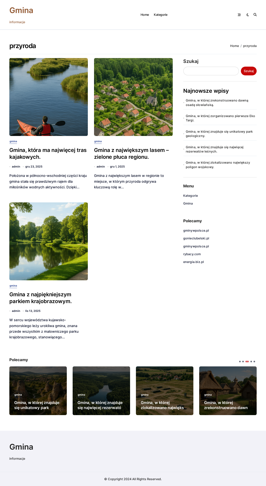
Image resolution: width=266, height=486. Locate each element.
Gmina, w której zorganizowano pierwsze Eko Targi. (220, 118)
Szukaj (190, 61)
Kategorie (160, 15)
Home (145, 15)
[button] (251, 390)
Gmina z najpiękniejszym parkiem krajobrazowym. (40, 297)
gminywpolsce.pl (196, 230)
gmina (13, 141)
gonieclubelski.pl (196, 238)
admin (16, 166)
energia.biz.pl (193, 262)
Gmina (21, 10)
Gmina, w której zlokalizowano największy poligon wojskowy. (218, 165)
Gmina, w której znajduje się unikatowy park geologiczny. (219, 134)
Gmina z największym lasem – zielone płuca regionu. (131, 153)
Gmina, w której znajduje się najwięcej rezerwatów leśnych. (215, 149)
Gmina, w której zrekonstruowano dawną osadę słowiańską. (217, 102)
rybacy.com (192, 254)
